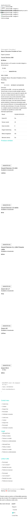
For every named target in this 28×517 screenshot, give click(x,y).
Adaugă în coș (12, 71)
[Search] (27, 1)
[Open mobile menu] (1, 1)
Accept (13, 503)
